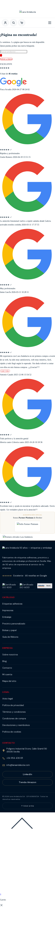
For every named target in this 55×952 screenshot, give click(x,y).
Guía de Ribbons (10, 637)
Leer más (5, 371)
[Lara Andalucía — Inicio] (27, 13)
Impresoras (7, 610)
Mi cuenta (7, 674)
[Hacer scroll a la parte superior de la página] (22, 834)
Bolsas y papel (9, 630)
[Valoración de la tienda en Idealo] (45, 586)
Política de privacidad (13, 705)
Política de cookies (11, 731)
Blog (4, 661)
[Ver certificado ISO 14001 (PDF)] (27, 586)
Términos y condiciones (14, 712)
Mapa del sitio (9, 681)
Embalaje (6, 617)
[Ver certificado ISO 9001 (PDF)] (10, 586)
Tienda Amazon (27, 782)
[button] (21, 22)
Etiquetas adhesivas (12, 603)
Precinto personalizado (13, 623)
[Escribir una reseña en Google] (13, 86)
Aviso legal (7, 698)
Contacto (7, 668)
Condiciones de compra (14, 718)
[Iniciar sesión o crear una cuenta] (5, 22)
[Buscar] (13, 22)
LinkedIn (27, 774)
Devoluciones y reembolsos (16, 725)
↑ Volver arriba (27, 806)
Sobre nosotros (10, 654)
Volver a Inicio (6, 59)
